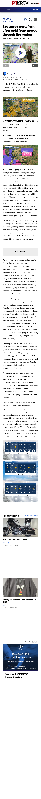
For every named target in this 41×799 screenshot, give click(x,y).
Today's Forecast (8, 20)
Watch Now (34, 3)
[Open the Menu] (4, 3)
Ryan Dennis (14, 74)
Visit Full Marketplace (31, 515)
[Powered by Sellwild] (35, 642)
